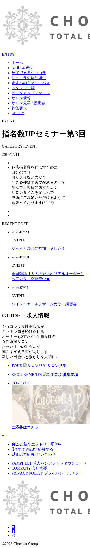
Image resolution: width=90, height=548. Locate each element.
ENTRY (8, 54)
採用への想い (23, 68)
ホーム (17, 63)
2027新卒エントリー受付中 (39, 444)
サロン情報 (21, 98)
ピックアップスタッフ (31, 93)
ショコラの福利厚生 (29, 78)
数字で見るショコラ (29, 73)
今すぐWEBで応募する (33, 449)
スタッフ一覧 (23, 88)
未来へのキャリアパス (31, 83)
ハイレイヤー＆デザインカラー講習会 (44, 304)
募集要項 (19, 108)
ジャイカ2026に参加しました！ (38, 248)
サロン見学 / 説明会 (28, 103)
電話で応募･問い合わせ (35, 454)
